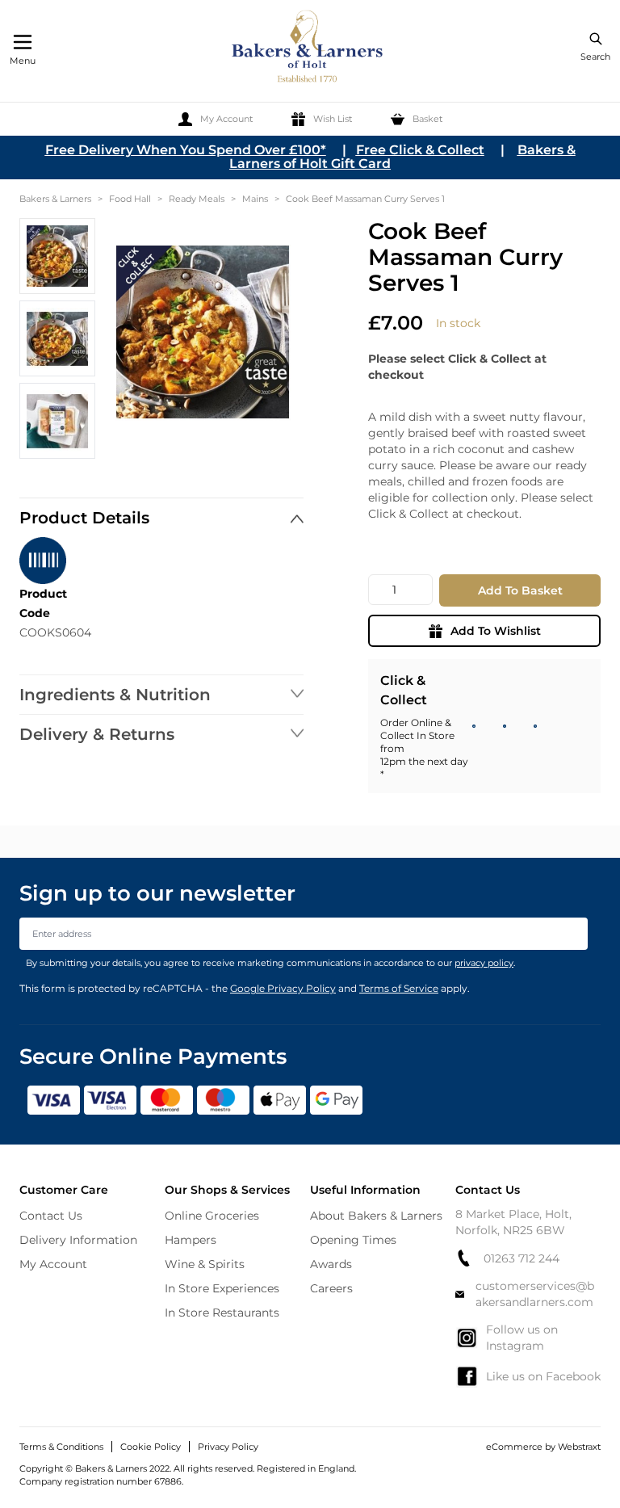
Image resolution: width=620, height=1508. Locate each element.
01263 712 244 (521, 1258)
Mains (255, 198)
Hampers (190, 1240)
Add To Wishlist (495, 631)
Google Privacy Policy (283, 988)
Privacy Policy (228, 1446)
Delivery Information (78, 1240)
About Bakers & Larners (376, 1215)
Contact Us (50, 1215)
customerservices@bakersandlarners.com (534, 1294)
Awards (331, 1264)
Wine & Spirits (205, 1264)
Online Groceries (212, 1215)
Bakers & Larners (55, 198)
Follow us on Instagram (522, 1337)
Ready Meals (196, 198)
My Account (53, 1264)
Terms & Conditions (61, 1446)
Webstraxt (579, 1446)
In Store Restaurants (222, 1312)
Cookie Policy (150, 1446)
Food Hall (130, 198)
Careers (331, 1288)
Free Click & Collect (420, 150)
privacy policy (484, 962)
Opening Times (353, 1240)
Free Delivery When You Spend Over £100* (185, 150)
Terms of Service (398, 988)
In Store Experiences (222, 1288)
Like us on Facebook (543, 1376)
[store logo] (308, 49)
